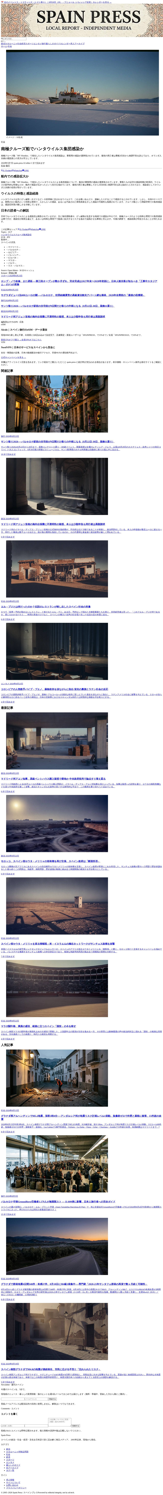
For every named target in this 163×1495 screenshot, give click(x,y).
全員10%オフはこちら (32, 340)
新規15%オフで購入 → (11, 340)
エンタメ (38, 44)
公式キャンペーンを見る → (13, 357)
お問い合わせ (12, 1485)
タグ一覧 (10, 1470)
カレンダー (65, 44)
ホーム (4, 46)
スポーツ (29, 44)
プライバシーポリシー (16, 1488)
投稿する (75, 1426)
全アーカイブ (12, 1468)
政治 (3, 44)
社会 (19, 44)
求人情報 (10, 1480)
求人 (72, 44)
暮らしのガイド (53, 44)
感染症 (28, 235)
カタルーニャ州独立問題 (17, 1452)
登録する (52, 1399)
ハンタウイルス (8, 235)
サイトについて (13, 1482)
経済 (23, 44)
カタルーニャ (11, 44)
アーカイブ (79, 44)
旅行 (44, 44)
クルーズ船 (20, 235)
